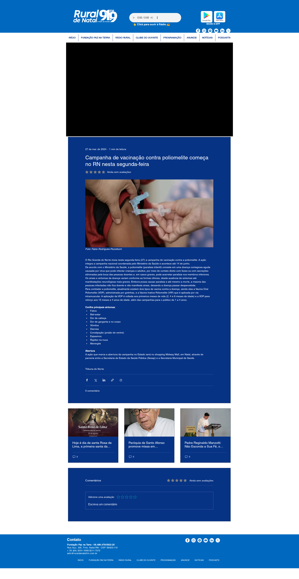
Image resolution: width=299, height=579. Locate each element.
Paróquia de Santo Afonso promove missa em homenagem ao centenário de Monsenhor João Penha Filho (149, 444)
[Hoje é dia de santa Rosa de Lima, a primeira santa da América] (93, 423)
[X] (228, 31)
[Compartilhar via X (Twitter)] (95, 380)
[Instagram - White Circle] (204, 31)
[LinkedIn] (222, 31)
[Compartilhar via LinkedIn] (104, 380)
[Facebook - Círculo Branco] (198, 31)
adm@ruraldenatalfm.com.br (82, 553)
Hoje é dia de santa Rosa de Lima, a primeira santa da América (92, 444)
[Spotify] (210, 31)
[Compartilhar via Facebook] (87, 380)
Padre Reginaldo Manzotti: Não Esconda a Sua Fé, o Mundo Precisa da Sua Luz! (204, 444)
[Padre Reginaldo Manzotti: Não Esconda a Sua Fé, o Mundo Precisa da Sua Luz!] (205, 423)
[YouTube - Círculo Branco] (216, 31)
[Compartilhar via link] (112, 380)
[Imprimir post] (121, 380)
